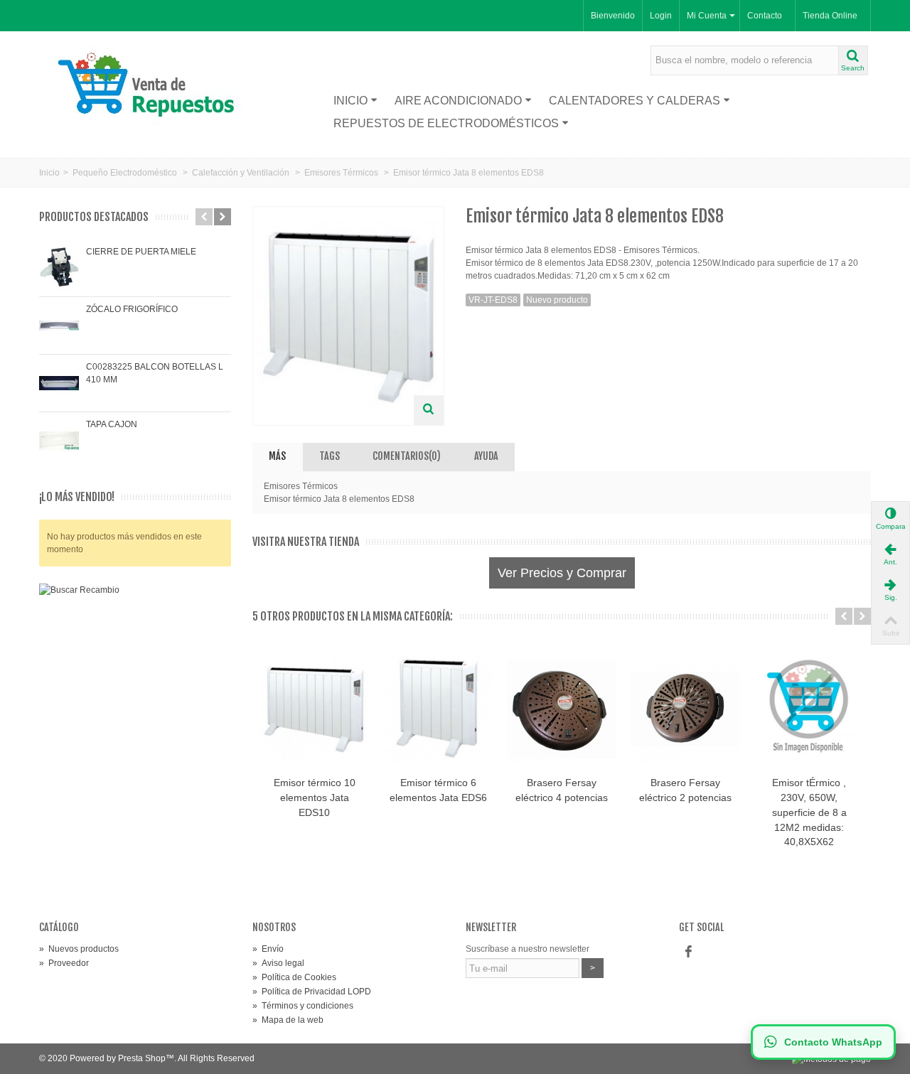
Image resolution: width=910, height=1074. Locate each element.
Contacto (764, 16)
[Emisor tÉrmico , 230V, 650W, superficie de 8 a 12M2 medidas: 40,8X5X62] (809, 708)
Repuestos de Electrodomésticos (446, 123)
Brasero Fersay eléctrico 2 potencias (685, 790)
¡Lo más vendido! (76, 497)
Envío (268, 949)
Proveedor (64, 963)
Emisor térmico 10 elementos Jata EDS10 (314, 797)
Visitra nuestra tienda (305, 542)
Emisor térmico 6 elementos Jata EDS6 (438, 790)
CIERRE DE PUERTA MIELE (141, 252)
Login (661, 16)
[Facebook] (688, 952)
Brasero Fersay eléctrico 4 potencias (561, 790)
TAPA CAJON (111, 424)
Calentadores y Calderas (634, 101)
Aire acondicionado (458, 101)
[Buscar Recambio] (135, 721)
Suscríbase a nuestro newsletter (527, 949)
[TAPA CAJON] (59, 440)
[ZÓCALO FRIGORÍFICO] (59, 325)
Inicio (350, 101)
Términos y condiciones (302, 1006)
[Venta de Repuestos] (151, 87)
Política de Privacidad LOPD (311, 992)
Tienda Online (830, 16)
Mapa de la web (287, 1020)
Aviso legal (278, 963)
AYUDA (486, 456)
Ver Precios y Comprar (562, 573)
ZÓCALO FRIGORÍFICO (132, 309)
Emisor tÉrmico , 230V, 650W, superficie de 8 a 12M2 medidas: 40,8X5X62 (809, 812)
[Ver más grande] (429, 410)
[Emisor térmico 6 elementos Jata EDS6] (438, 708)
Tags (329, 456)
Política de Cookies (294, 977)
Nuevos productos (79, 949)
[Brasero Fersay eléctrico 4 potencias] (561, 708)
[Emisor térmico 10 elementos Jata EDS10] (314, 708)
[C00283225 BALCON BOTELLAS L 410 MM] (59, 383)
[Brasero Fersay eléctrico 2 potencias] (685, 708)
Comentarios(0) (407, 456)
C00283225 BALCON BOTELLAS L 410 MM (154, 373)
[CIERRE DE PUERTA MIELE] (59, 268)
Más (277, 456)
